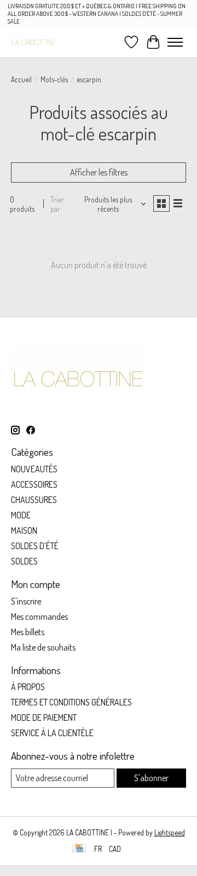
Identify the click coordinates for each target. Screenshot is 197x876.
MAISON (24, 530)
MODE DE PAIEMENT (44, 717)
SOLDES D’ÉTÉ (35, 545)
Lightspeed (169, 832)
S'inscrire (26, 601)
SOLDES (24, 561)
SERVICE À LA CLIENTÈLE (52, 732)
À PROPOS (28, 686)
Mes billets (27, 631)
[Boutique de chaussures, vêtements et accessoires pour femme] (33, 42)
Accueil (21, 79)
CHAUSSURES (34, 499)
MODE (21, 515)
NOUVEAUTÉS (34, 469)
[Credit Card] (79, 849)
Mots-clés (54, 79)
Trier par (57, 204)
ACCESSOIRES (34, 484)
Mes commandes (39, 616)
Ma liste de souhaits (43, 647)
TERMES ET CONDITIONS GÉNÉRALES (71, 702)
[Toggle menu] (175, 42)
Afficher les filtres (99, 172)
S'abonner (151, 777)
